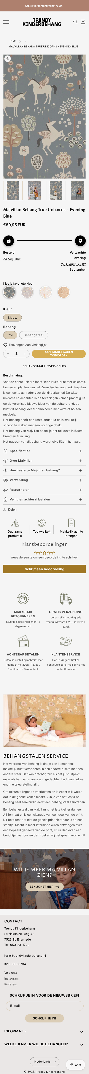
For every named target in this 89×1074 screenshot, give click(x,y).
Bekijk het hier (41, 886)
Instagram (11, 978)
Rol (10, 335)
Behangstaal (34, 335)
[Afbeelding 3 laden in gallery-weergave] (56, 190)
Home (12, 41)
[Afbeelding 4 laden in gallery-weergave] (77, 190)
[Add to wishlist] (5, 344)
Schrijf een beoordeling (44, 569)
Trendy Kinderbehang (50, 1071)
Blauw (12, 317)
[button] (6, 22)
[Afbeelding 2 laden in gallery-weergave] (34, 190)
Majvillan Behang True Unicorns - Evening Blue (43, 46)
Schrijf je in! (44, 1018)
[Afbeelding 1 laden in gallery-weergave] (13, 190)
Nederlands (42, 1061)
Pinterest (10, 984)
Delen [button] (12, 509)
